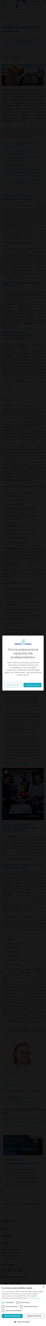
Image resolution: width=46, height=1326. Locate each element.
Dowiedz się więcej (34, 1298)
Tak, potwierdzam (32, 685)
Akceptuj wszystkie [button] (12, 1316)
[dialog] (23, 1305)
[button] (23, 1321)
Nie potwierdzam (13, 685)
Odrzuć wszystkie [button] (34, 1316)
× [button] (43, 1287)
